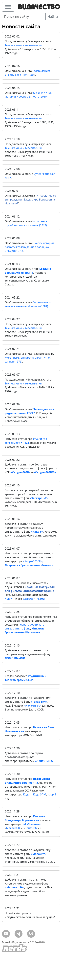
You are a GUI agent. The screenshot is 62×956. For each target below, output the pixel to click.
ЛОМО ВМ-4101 (15, 658)
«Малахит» (38, 854)
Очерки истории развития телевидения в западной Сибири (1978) (29, 247)
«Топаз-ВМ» (39, 701)
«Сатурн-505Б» (20, 472)
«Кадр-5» (37, 531)
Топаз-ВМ (31, 828)
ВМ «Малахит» (31, 824)
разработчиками (34, 599)
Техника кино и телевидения (23, 45)
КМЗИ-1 (10, 599)
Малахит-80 (13, 828)
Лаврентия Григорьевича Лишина (29, 565)
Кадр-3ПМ (39, 794)
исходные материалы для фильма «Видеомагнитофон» (30, 589)
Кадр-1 (27, 794)
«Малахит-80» (32, 705)
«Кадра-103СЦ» (32, 561)
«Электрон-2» (38, 498)
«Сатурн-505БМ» (44, 472)
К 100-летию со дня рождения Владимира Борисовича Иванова (30, 199)
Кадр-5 (51, 794)
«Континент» (44, 761)
